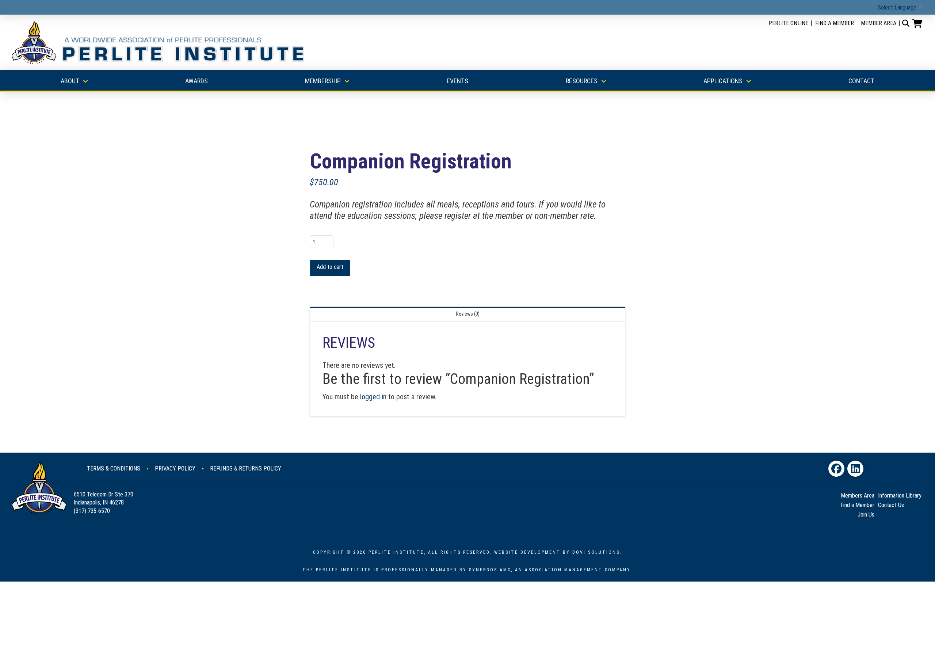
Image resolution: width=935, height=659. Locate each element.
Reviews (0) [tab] (468, 314)
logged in (373, 396)
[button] (905, 23)
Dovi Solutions (596, 552)
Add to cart (330, 266)
